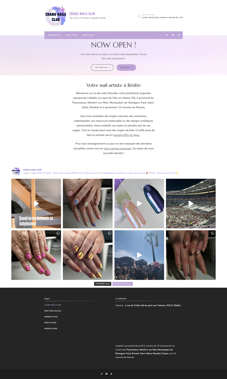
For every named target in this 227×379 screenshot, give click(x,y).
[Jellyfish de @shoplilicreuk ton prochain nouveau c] (139, 203)
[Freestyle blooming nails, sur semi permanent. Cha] (36, 255)
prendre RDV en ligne (126, 135)
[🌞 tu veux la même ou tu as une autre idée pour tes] (88, 203)
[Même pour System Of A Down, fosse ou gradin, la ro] (191, 203)
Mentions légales (52, 311)
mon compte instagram (117, 148)
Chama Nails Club (82, 14)
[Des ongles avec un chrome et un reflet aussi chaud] (88, 255)
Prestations (71, 35)
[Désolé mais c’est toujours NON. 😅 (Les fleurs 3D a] (36, 203)
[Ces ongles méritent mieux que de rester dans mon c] (191, 255)
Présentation (54, 35)
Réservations (88, 35)
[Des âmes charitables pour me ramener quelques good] (139, 255)
